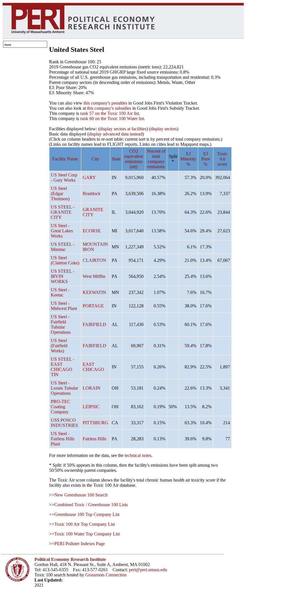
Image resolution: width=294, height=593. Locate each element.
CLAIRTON (94, 260)
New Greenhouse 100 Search (81, 494)
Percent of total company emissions (156, 159)
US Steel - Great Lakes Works (62, 230)
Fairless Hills (94, 438)
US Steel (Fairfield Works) (59, 345)
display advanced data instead (115, 133)
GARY (89, 177)
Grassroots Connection (106, 574)
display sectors (163, 128)
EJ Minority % (188, 158)
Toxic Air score (222, 158)
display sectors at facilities (123, 128)
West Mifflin (94, 276)
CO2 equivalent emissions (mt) (133, 159)
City (95, 158)
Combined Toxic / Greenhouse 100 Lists (91, 504)
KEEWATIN (94, 292)
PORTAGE (93, 305)
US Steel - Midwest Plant (64, 306)
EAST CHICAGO (93, 367)
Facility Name (65, 158)
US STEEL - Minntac (62, 247)
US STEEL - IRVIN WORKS (62, 276)
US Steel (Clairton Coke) (65, 260)
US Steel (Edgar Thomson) (60, 193)
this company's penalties (105, 103)
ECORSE (92, 230)
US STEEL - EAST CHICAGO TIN (62, 367)
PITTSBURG (95, 422)
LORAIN (91, 388)
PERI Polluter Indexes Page (79, 543)
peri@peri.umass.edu (148, 569)
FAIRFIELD (94, 324)
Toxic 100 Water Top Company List (87, 533)
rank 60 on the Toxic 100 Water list (112, 118)
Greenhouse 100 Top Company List (86, 514)
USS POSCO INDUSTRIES (64, 423)
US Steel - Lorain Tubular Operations (64, 388)
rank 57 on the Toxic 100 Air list (109, 113)
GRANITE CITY (93, 212)
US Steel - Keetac (60, 292)
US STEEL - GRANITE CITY (62, 212)
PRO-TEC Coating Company (60, 406)
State (116, 158)
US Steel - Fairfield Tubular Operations (61, 324)
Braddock (91, 193)
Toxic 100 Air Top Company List (84, 524)
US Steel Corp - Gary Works (64, 177)
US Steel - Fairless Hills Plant (62, 438)
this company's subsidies (109, 108)
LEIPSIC (91, 406)
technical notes (138, 455)
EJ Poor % (205, 158)
